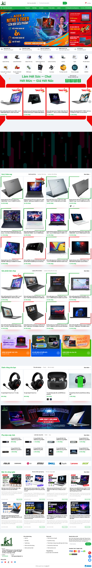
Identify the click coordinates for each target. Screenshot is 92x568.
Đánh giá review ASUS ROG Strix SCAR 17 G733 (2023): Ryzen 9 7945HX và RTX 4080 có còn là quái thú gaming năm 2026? (80, 489)
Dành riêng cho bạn (8, 367)
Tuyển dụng (27, 543)
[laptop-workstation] (80, 40)
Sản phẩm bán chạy (8, 271)
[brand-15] (85, 463)
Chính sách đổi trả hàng (29, 545)
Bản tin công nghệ (8, 472)
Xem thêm (86, 174)
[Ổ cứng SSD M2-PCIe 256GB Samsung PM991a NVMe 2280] (28, 442)
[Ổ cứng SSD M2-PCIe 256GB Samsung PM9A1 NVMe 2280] (73, 442)
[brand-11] (51, 463)
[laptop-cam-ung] (80, 29)
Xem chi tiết (19, 499)
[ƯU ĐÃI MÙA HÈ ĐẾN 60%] (46, 342)
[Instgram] (11, 562)
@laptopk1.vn (39, 150)
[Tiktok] (8, 562)
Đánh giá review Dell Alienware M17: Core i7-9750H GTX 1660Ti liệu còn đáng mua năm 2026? (57, 489)
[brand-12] (63, 463)
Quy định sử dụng (51, 540)
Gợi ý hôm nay (6, 174)
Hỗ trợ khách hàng (28, 536)
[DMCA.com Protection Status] (80, 554)
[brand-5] (17, 463)
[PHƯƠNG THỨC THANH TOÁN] (80, 551)
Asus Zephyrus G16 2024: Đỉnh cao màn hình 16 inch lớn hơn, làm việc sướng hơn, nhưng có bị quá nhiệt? (80, 517)
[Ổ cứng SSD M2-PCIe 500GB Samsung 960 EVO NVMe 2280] (5, 452)
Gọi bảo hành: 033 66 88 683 (52, 552)
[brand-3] (6, 463)
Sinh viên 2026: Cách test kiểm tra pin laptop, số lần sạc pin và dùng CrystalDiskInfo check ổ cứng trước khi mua (34, 517)
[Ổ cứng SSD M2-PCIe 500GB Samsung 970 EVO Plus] (51, 452)
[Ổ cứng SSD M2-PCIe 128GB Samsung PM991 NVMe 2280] (5, 442)
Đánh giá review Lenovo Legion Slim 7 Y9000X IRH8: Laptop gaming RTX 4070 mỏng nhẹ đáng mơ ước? (34, 489)
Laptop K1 (47, 566)
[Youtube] (5, 562)
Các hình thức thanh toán (52, 545)
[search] (65, 3)
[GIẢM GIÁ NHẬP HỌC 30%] (16, 342)
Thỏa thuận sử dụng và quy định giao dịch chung (57, 543)
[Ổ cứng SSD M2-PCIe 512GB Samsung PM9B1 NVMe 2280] (73, 452)
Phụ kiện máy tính (8, 435)
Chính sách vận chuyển (52, 538)
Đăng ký (88, 543)
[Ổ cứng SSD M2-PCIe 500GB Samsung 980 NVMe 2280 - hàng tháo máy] (28, 452)
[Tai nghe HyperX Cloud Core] (35, 381)
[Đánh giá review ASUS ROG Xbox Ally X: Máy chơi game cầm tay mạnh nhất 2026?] (12, 480)
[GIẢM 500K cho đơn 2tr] (76, 342)
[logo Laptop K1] (12, 541)
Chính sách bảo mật (51, 547)
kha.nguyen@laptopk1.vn (17, 556)
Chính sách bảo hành (29, 547)
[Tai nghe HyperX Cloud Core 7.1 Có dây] (12, 381)
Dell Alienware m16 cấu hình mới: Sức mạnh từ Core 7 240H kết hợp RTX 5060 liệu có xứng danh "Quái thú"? (57, 517)
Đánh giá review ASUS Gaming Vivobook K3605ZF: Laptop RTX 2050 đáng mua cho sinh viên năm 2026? (11, 517)
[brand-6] (29, 463)
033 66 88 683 (5, 556)
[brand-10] (40, 463)
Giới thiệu (26, 540)
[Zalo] (15, 562)
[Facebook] (2, 562)
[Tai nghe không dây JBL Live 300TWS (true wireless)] (57, 381)
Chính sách (48, 536)
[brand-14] (74, 463)
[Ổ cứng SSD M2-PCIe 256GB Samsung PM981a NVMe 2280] (51, 442)
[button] (2, 101)
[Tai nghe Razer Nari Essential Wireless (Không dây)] (80, 381)
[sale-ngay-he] (35, 29)
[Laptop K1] (3, 3)
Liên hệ (26, 538)
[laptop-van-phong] (80, 17)
